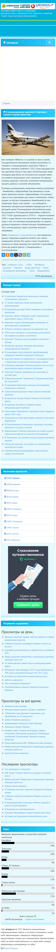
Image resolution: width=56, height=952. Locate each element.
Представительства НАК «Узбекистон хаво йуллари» (28, 743)
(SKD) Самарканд (14, 521)
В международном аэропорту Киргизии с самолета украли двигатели (25, 113)
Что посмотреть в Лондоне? (17, 683)
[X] (16, 255)
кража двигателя (32, 267)
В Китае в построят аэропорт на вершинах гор (26, 329)
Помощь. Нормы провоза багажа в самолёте (25, 709)
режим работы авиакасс (16, 786)
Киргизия (18, 267)
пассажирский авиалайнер (14, 270)
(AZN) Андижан (13, 484)
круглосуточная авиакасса (17, 753)
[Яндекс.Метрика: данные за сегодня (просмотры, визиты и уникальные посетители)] (9, 948)
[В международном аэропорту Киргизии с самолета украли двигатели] (28, 137)
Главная (6, 103)
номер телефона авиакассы (17, 719)
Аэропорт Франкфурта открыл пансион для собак (27, 812)
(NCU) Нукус (12, 515)
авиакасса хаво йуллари (16, 706)
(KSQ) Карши (12, 496)
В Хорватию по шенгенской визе (20, 809)
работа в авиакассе (14, 680)
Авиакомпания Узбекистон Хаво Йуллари (23, 723)
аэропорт (7, 267)
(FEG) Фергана (13, 540)
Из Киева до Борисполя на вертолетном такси (26, 676)
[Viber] (20, 255)
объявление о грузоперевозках (22, 235)
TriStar (29, 264)
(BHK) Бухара (12, 490)
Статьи (32, 270)
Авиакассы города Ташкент (17, 726)
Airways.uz (12, 42)
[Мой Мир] (12, 255)
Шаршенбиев (43, 270)
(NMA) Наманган (13, 509)
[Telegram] (28, 255)
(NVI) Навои (11, 502)
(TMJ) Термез (12, 527)
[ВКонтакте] (3, 255)
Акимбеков (39, 264)
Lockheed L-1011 (15, 264)
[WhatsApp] (24, 255)
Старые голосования (34, 919)
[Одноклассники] (7, 255)
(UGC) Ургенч (12, 533)
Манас (46, 267)
